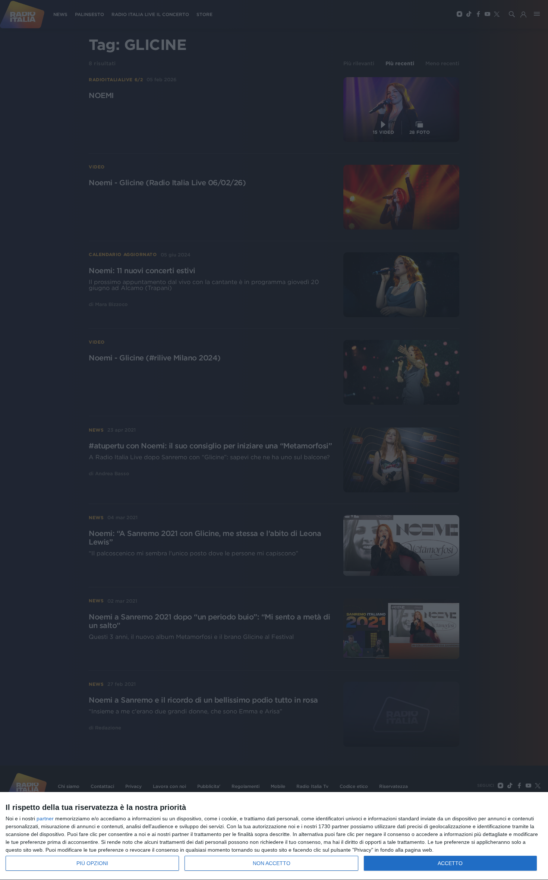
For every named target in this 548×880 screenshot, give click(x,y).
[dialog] (274, 836)
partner (45, 818)
